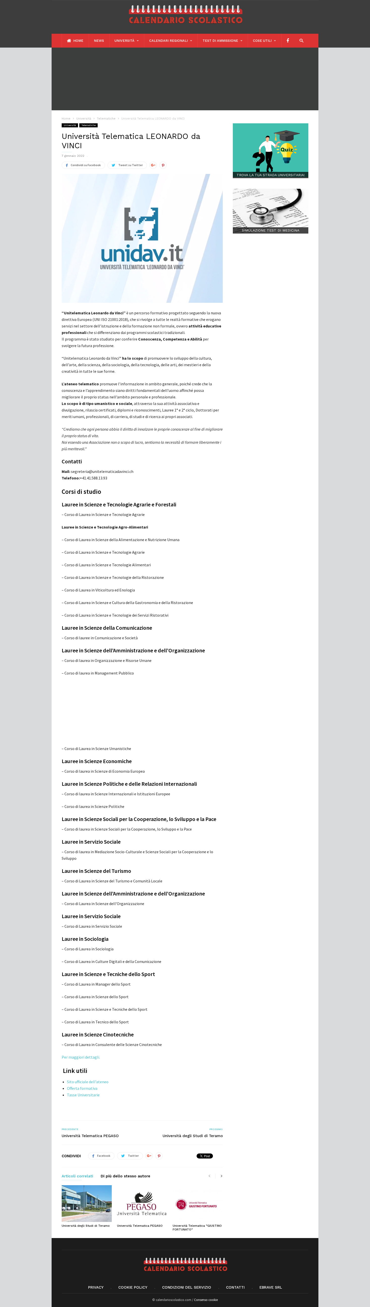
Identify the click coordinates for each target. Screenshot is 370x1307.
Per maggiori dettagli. (81, 1057)
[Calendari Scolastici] (185, 25)
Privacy (95, 1287)
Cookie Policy (132, 1287)
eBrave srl (271, 1287)
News (99, 41)
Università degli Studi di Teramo (193, 1136)
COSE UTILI (262, 41)
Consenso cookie (206, 1300)
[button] (300, 40)
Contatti (235, 1287)
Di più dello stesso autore (125, 1176)
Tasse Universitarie (83, 1094)
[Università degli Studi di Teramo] (87, 1203)
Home (77, 41)
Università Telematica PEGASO (90, 1136)
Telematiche (88, 125)
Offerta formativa (82, 1088)
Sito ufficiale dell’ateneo (87, 1081)
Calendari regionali (168, 41)
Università (124, 41)
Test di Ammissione (220, 41)
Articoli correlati (77, 1176)
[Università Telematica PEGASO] (142, 1203)
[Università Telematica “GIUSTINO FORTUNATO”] (198, 1203)
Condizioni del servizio (186, 1287)
